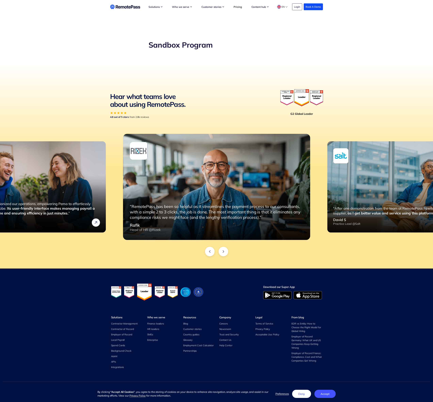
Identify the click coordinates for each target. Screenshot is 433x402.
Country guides (191, 334)
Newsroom (225, 329)
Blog (185, 323)
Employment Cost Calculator (198, 345)
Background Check (121, 350)
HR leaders (153, 329)
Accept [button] (325, 394)
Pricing (238, 7)
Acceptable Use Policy (267, 334)
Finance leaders (155, 323)
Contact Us (225, 339)
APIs (113, 361)
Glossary (187, 339)
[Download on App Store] (308, 295)
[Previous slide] (210, 251)
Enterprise (152, 339)
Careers (223, 323)
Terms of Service (264, 323)
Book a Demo (313, 6)
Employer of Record (121, 334)
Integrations (117, 367)
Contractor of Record (122, 329)
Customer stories (192, 329)
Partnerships (190, 350)
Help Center (225, 345)
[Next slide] (223, 251)
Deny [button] (301, 394)
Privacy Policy (262, 329)
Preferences (282, 393)
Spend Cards (118, 345)
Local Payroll (118, 339)
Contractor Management (124, 323)
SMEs (150, 334)
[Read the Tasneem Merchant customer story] (96, 223)
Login (297, 6)
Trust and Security (229, 334)
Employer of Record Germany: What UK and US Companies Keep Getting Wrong (306, 342)
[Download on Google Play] (277, 295)
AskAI (114, 356)
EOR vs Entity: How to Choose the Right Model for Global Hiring (306, 327)
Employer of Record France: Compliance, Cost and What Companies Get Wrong (306, 357)
